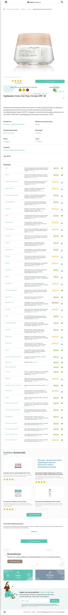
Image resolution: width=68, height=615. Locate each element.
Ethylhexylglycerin (9, 416)
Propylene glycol (8, 390)
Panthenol (7, 276)
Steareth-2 (7, 263)
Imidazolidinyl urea (9, 302)
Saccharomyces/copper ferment (11, 428)
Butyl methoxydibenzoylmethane (12, 195)
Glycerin (7, 174)
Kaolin (6, 215)
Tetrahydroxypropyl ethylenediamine (13, 356)
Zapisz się (54, 601)
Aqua (6, 168)
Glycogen (7, 397)
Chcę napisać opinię (34, 541)
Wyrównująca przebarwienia (14, 150)
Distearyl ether (8, 362)
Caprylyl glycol (8, 269)
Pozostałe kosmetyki (34, 514)
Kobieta (38, 133)
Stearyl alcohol (8, 297)
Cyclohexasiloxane (9, 249)
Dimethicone (7, 242)
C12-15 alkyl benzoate (9, 202)
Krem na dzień (8, 133)
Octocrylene (7, 208)
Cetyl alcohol (8, 235)
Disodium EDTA (8, 343)
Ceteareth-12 (7, 256)
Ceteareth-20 (7, 309)
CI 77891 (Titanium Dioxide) (11, 290)
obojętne (6, 142)
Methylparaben (8, 336)
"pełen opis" (32, 170)
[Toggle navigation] (5, 2)
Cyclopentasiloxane (9, 222)
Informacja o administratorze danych (31, 606)
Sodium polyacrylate (9, 229)
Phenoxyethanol (8, 283)
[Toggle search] (63, 2)
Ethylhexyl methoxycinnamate (11, 181)
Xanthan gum (8, 329)
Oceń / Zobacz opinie (50, 81)
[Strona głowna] (5, 9)
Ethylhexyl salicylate (9, 188)
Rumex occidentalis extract (10, 367)
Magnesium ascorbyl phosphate (11, 403)
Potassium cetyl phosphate (10, 322)
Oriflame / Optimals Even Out (13, 124)
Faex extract (7, 371)
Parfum (6, 316)
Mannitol (7, 350)
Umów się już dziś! (15, 561)
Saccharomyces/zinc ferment (11, 439)
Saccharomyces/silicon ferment (11, 434)
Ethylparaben (8, 378)
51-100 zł (38, 142)
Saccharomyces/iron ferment (11, 423)
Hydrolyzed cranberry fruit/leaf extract (13, 385)
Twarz (37, 124)
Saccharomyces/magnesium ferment (12, 409)
